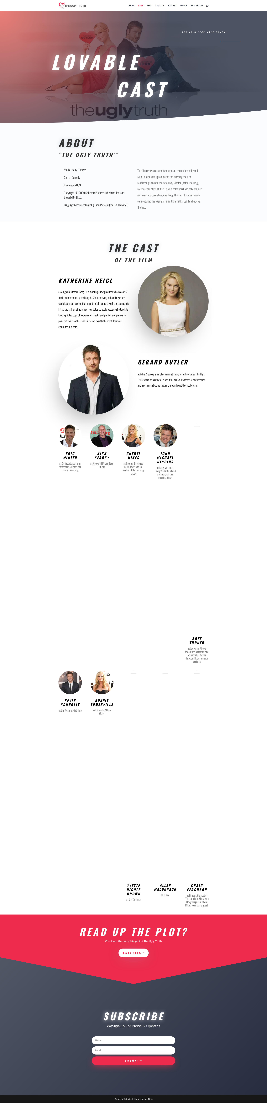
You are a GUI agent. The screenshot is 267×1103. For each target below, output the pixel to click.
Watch (183, 6)
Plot (149, 6)
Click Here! (132, 953)
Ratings (172, 6)
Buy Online (197, 6)
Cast (140, 6)
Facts (158, 6)
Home (131, 6)
